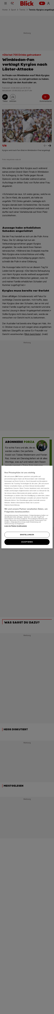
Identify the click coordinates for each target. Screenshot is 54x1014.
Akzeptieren (27, 542)
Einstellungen (27, 534)
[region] (27, 507)
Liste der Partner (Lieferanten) (15, 526)
